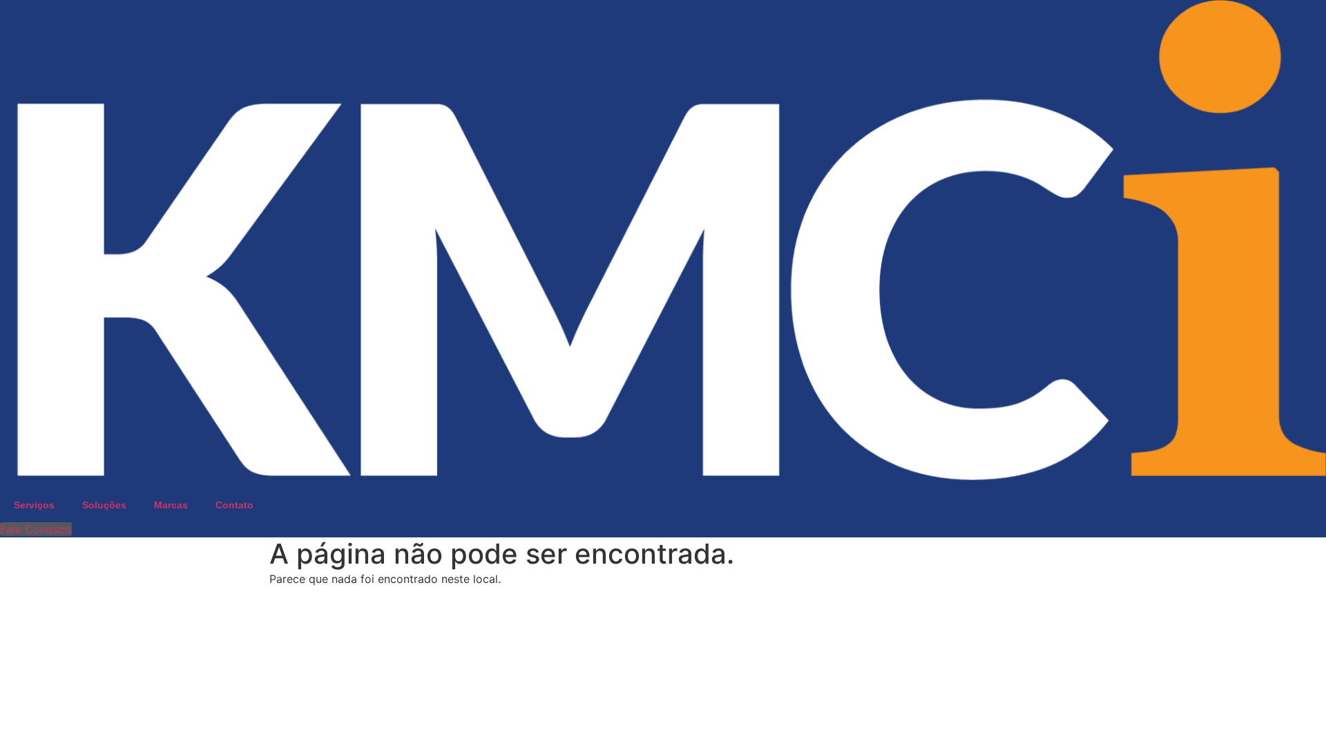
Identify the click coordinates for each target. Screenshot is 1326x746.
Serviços (34, 504)
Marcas (171, 504)
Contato (234, 504)
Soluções (104, 504)
